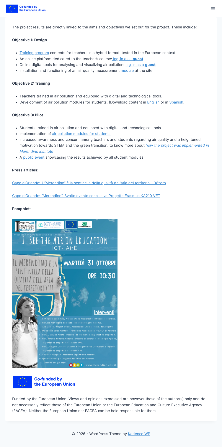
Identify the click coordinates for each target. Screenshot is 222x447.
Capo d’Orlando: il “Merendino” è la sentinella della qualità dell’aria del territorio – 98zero (89, 183)
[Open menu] (213, 8)
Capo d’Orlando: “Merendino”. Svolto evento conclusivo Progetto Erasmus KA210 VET (86, 196)
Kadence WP (139, 434)
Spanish (176, 102)
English (153, 102)
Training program (34, 53)
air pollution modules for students (81, 133)
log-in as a (127, 59)
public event (33, 157)
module (128, 70)
